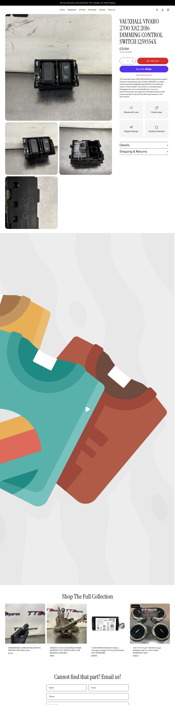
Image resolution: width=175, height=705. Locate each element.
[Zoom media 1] (58, 67)
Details (124, 145)
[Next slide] (41, 623)
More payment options (144, 75)
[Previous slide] (9, 623)
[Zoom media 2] (31, 148)
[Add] (41, 639)
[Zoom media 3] (85, 148)
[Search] (157, 10)
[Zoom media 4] (31, 202)
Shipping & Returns (133, 151)
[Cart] (168, 10)
